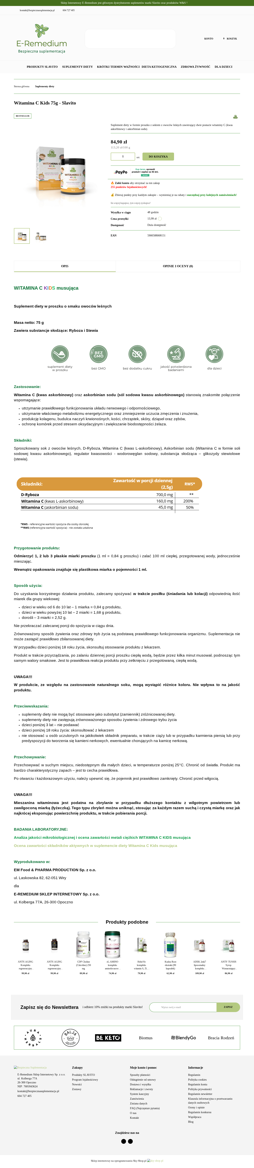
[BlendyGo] (146, 1038)
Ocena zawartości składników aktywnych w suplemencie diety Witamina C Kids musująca (95, 846)
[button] (98, 1067)
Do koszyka (158, 156)
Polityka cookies (197, 1079)
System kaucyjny (139, 1094)
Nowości (77, 1084)
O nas (133, 1113)
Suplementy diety (77, 66)
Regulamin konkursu (199, 1112)
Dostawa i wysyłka (140, 1084)
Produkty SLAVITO (43, 66)
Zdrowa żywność (196, 66)
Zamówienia (137, 1098)
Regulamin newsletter (200, 1094)
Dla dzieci (224, 66)
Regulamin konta (197, 1084)
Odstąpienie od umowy (143, 1079)
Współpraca (194, 1117)
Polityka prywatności (200, 1089)
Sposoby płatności (140, 1074)
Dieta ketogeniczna (159, 66)
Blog (190, 1121)
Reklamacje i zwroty (141, 1089)
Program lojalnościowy (85, 1079)
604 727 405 (24, 1095)
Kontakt (134, 1117)
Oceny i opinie (196, 1107)
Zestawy (76, 1089)
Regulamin (194, 1074)
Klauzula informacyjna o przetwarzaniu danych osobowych (210, 1100)
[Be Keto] (70, 1038)
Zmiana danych (138, 1103)
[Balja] (33, 1038)
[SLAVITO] (235, 116)
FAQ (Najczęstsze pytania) (145, 1108)
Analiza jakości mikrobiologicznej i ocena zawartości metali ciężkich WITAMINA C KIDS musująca (102, 837)
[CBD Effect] (221, 1038)
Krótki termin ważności (118, 66)
